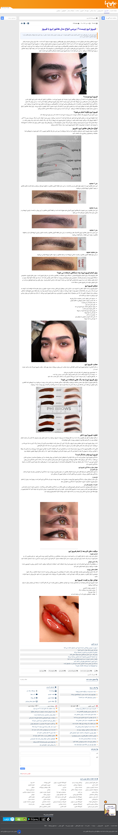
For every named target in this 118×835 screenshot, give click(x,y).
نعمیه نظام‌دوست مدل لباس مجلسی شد (86, 720)
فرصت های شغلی (79, 826)
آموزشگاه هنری (78, 807)
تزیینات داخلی (47, 799)
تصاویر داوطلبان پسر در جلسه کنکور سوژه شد (44, 736)
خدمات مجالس (62, 804)
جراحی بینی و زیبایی (93, 807)
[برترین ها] (110, 4)
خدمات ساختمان (46, 802)
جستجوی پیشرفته (52, 826)
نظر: (97, 757)
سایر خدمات (31, 804)
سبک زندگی (93, 11)
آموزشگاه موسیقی (77, 804)
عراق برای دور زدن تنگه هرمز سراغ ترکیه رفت (85, 745)
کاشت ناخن (95, 785)
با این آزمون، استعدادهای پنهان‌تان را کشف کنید (85, 661)
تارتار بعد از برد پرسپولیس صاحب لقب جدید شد (44, 730)
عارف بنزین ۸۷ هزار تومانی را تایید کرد (46, 733)
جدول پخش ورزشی (30, 701)
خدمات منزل (31, 799)
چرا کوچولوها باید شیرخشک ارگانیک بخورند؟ (86, 666)
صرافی (32, 787)
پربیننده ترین (51, 706)
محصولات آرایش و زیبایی (91, 790)
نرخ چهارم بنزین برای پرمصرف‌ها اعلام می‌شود (44, 742)
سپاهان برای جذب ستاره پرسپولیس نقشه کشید (84, 742)
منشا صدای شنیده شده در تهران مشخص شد (85, 715)
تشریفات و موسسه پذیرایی (59, 802)
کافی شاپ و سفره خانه (60, 797)
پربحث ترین (31, 706)
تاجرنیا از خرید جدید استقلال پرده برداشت (86, 709)
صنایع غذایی (63, 799)
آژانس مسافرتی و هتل (44, 807)
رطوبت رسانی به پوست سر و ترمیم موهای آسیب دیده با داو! (82, 659)
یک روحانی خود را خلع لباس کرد (48, 745)
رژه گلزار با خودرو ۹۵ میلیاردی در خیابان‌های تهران (43, 724)
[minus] (24, 23)
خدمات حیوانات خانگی (76, 790)
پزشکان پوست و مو (77, 783)
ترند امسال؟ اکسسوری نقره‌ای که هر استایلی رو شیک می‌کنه (82, 657)
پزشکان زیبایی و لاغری (92, 804)
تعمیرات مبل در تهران (45, 792)
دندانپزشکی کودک (93, 802)
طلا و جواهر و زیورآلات (44, 787)
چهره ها (87, 11)
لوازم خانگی (31, 797)
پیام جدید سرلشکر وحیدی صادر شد (87, 739)
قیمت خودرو (51, 694)
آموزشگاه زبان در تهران (76, 802)
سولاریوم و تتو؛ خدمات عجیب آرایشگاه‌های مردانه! (83, 695)
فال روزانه (33, 698)
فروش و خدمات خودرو (29, 802)
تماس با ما (87, 826)
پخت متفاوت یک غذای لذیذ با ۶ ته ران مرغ (44, 709)
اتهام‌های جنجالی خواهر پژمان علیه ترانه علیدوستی (42, 739)
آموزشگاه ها (79, 799)
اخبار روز (107, 11)
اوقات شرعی (51, 701)
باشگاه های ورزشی (77, 795)
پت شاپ (80, 792)
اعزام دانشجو (31, 785)
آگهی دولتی (61, 826)
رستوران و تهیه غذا (61, 792)
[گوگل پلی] (33, 819)
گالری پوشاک (47, 783)
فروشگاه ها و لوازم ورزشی (75, 797)
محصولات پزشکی (78, 785)
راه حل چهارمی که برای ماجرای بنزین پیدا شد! (85, 717)
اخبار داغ (73, 706)
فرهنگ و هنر (71, 11)
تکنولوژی (64, 11)
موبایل (32, 795)
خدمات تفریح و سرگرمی (28, 792)
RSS (45, 826)
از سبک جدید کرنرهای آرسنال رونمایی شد (85, 727)
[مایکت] (8, 819)
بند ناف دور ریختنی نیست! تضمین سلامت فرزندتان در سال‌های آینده (80, 664)
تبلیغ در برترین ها (69, 826)
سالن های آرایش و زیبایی (91, 783)
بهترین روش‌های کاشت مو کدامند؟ (87, 697)
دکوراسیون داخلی (46, 797)
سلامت (77, 11)
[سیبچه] (45, 819)
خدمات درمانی (78, 787)
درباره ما (94, 826)
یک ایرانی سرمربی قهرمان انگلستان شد (86, 712)
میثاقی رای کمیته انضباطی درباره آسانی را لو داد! (44, 721)
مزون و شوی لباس (45, 785)
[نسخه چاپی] (21, 23)
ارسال (22, 768)
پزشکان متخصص (93, 795)
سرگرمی (59, 11)
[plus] (28, 23)
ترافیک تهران (51, 698)
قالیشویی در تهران (45, 804)
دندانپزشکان (95, 799)
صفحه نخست (113, 11)
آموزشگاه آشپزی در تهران (60, 783)
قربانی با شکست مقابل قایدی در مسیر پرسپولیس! (84, 736)
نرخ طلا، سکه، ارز (31, 691)
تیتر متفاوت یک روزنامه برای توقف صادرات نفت (84, 724)
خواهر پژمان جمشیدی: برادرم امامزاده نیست (45, 715)
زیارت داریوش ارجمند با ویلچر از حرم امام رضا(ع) (43, 712)
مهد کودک (63, 790)
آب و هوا (33, 694)
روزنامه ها (52, 691)
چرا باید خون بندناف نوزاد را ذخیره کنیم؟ (87, 650)
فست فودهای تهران (61, 795)
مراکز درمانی (95, 792)
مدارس (64, 787)
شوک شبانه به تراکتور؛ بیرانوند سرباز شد (86, 730)
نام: (97, 753)
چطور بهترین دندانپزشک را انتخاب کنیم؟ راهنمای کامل (83, 733)
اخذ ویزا (32, 783)
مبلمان (48, 790)
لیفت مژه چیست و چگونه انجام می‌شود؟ (86, 692)
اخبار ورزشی (100, 11)
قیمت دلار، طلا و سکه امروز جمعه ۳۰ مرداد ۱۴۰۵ (44, 727)
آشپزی (82, 11)
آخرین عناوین (91, 706)
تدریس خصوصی (62, 785)
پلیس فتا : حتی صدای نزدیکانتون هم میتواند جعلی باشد (83, 655)
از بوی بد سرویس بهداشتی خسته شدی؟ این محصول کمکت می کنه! (80, 648)
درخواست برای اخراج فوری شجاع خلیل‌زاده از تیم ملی (42, 718)
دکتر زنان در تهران (93, 797)
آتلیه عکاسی (63, 807)
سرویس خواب (46, 795)
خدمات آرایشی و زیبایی (92, 787)
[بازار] (21, 819)
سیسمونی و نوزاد (30, 790)
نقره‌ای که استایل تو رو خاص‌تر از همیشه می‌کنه (85, 652)
